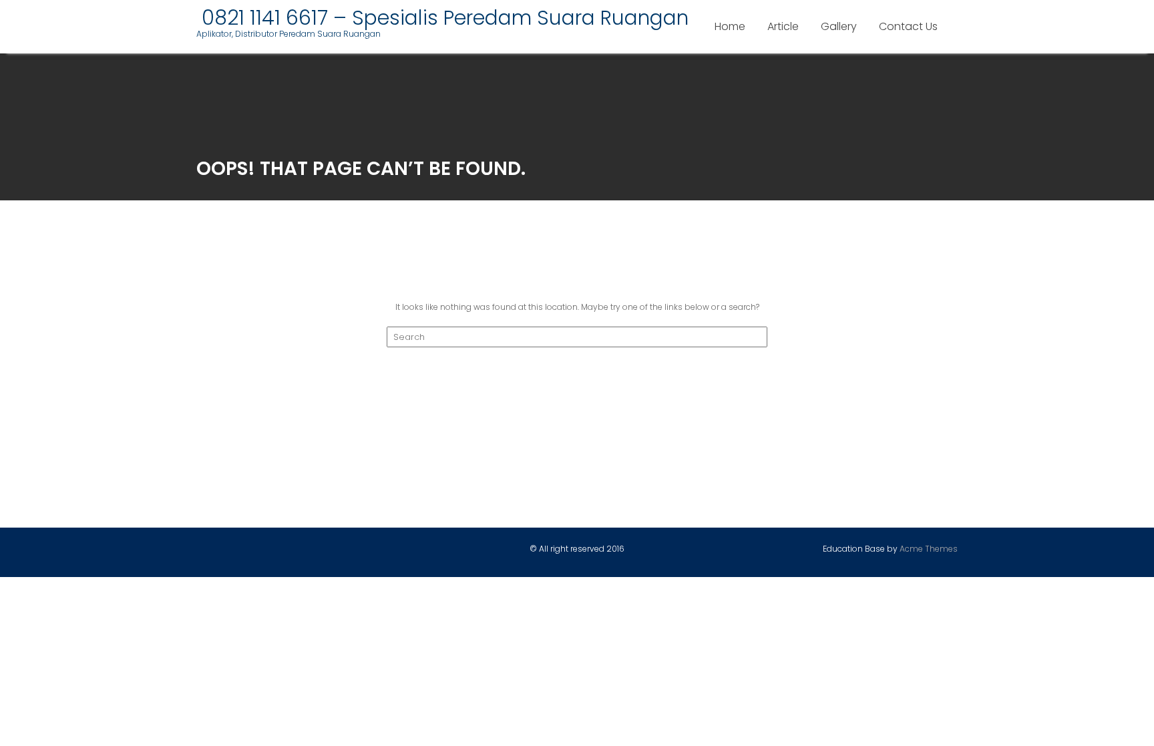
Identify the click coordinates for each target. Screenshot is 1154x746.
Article (783, 26)
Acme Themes (929, 548)
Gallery (839, 26)
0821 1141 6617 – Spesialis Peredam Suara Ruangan (442, 17)
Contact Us (908, 26)
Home (730, 26)
